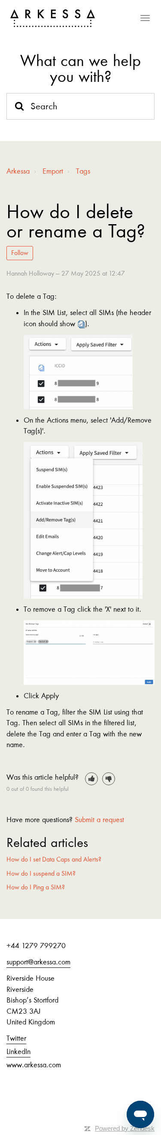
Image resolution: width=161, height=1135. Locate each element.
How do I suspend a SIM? (41, 873)
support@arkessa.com (38, 962)
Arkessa (18, 171)
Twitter (16, 1038)
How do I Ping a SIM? (35, 887)
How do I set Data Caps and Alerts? (53, 859)
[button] (91, 778)
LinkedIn (18, 1051)
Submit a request (99, 819)
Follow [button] (19, 253)
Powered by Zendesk (125, 1128)
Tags (83, 171)
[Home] (52, 18)
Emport (53, 171)
